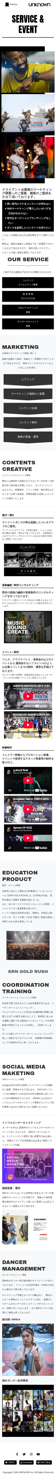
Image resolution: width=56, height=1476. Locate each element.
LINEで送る (45, 1462)
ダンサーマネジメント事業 (28, 323)
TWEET (11, 1462)
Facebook (27, 1462)
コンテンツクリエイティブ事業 (28, 282)
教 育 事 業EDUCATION (28, 296)
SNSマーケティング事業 (28, 310)
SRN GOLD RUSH (28, 971)
